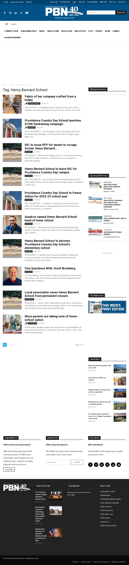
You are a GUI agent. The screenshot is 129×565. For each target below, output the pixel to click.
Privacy (75, 562)
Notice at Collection (119, 562)
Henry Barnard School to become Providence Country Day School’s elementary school (47, 244)
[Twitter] (21, 13)
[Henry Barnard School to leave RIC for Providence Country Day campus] (12, 176)
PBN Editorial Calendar (109, 503)
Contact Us (104, 522)
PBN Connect (105, 506)
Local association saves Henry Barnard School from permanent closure (51, 294)
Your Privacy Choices (101, 562)
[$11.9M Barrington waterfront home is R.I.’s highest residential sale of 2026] (120, 417)
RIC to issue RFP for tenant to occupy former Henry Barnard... (51, 146)
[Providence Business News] (64, 11)
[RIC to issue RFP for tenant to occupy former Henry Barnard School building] (12, 152)
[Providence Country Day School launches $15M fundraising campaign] (12, 128)
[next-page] (15, 345)
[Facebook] (5, 13)
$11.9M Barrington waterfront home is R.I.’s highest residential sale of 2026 (99, 416)
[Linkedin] (16, 13)
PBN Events (105, 518)
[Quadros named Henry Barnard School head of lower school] (12, 224)
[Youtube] (27, 13)
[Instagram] (10, 13)
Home (5, 85)
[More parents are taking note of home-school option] (12, 324)
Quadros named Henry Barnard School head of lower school (51, 218)
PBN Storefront (106, 510)
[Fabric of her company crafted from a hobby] (12, 104)
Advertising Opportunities (110, 499)
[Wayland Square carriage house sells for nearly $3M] (120, 393)
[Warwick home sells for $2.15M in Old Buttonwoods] (120, 405)
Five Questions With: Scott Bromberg (50, 268)
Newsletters (105, 495)
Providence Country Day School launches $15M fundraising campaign (53, 122)
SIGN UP (77, 462)
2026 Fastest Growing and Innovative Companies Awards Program (113, 204)
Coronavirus (29, 299)
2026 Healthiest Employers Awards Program (112, 187)
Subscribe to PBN (107, 491)
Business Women (34, 103)
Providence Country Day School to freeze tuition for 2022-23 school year (53, 194)
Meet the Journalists (108, 525)
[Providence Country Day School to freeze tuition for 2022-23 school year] (12, 200)
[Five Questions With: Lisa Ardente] (120, 381)
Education (31, 127)
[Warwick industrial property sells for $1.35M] (120, 368)
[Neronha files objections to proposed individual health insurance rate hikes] (55, 532)
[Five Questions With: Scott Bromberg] (12, 276)
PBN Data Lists (106, 514)
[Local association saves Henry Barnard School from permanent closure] (12, 300)
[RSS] (107, 464)
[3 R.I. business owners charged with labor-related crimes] (55, 495)
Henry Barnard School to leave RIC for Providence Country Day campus (51, 170)
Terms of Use (85, 562)
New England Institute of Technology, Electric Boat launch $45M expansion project (39, 514)
